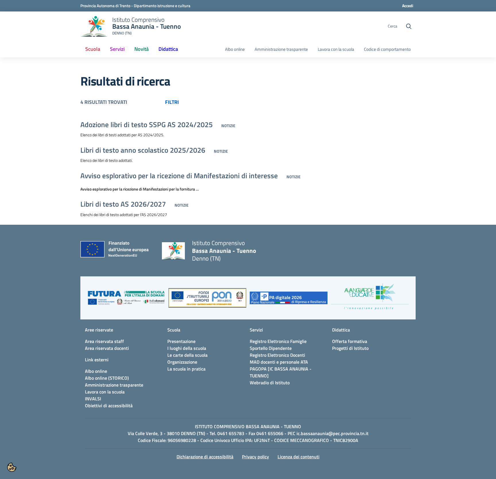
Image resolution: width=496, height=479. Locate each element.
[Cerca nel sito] (409, 26)
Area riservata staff (104, 341)
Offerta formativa (349, 341)
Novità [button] (141, 49)
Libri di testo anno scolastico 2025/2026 (142, 150)
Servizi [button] (117, 49)
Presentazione (181, 341)
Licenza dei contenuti (298, 456)
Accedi (407, 6)
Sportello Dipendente (271, 348)
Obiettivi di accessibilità (109, 405)
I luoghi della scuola (186, 348)
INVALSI (93, 398)
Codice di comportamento (387, 49)
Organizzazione (182, 361)
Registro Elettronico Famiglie (278, 341)
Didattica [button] (168, 49)
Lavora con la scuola (336, 49)
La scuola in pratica (186, 368)
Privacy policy (255, 456)
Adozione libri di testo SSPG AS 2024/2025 (146, 124)
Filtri (172, 102)
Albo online (235, 49)
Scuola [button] (92, 49)
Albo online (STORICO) (107, 378)
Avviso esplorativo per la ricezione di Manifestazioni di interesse (179, 175)
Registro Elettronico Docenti (277, 355)
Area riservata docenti (107, 348)
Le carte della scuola (187, 355)
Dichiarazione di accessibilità (205, 456)
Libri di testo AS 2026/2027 (123, 204)
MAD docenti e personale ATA (279, 361)
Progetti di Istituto (350, 348)
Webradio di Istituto (270, 382)
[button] (126, 300)
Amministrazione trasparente (281, 49)
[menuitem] (92, 49)
